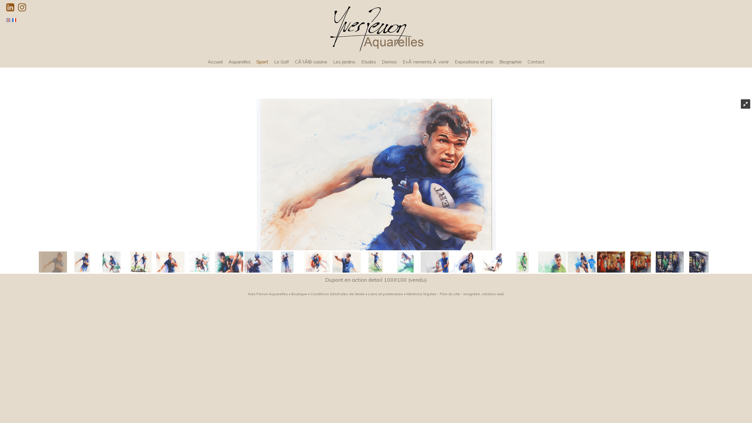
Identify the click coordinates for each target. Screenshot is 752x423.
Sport (262, 62)
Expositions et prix (474, 62)
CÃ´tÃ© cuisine (311, 62)
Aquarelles (240, 62)
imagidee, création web (483, 294)
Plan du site (450, 294)
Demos (389, 62)
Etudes (368, 62)
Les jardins (344, 62)
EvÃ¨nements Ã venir (426, 62)
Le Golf (281, 62)
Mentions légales (422, 294)
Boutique (299, 294)
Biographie (510, 62)
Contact (536, 62)
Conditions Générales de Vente (337, 294)
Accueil (215, 62)
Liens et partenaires (385, 294)
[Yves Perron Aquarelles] (376, 28)
